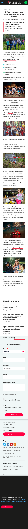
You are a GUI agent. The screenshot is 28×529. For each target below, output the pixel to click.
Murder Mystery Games (18, 447)
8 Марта (21, 466)
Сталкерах (9, 148)
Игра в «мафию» (7, 450)
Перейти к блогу (7, 9)
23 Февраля (6, 472)
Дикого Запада (13, 118)
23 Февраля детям (15, 472)
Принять (7, 506)
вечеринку (10, 112)
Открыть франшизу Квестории (14, 434)
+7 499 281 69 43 (7, 425)
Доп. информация (9, 383)
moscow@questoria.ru (9, 427)
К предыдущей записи (9, 337)
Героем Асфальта (7, 178)
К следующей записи (19, 338)
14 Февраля (15, 469)
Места (13, 453)
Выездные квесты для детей (10, 466)
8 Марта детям (7, 469)
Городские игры (7, 447)
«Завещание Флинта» (17, 247)
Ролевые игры (16, 450)
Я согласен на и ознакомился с (13, 401)
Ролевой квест (7, 453)
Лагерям (5, 475)
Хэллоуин (11, 475)
